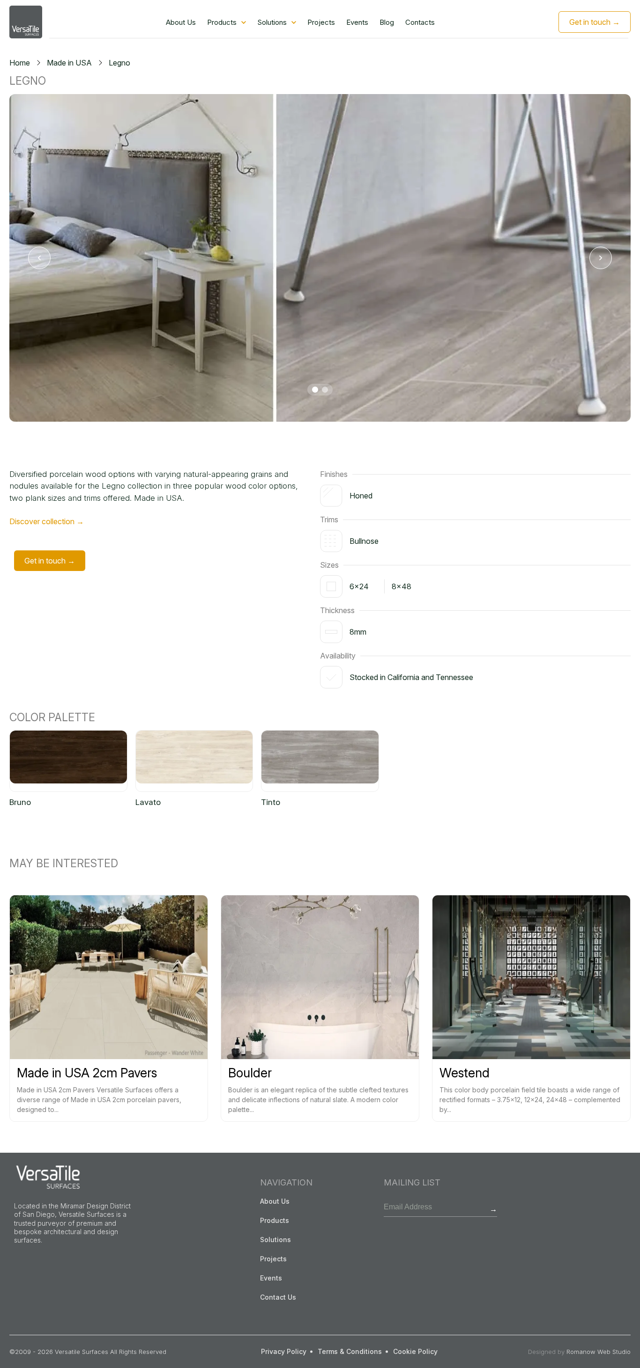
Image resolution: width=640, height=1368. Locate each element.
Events (357, 22)
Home (19, 62)
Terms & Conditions (350, 1351)
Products (222, 22)
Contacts (420, 22)
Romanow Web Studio (598, 1351)
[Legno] (320, 258)
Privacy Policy (283, 1351)
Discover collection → (46, 521)
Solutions (272, 22)
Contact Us (278, 1297)
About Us (181, 22)
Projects (321, 22)
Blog (387, 22)
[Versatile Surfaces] (25, 22)
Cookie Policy (415, 1351)
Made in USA (69, 62)
